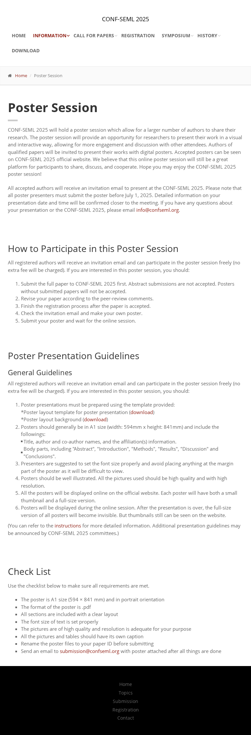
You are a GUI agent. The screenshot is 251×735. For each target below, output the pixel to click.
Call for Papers (94, 35)
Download (26, 50)
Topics (126, 692)
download (141, 412)
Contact (125, 718)
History (207, 35)
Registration (138, 35)
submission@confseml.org (89, 651)
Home (19, 35)
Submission (125, 701)
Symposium (176, 35)
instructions (68, 525)
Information (49, 35)
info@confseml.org (157, 210)
